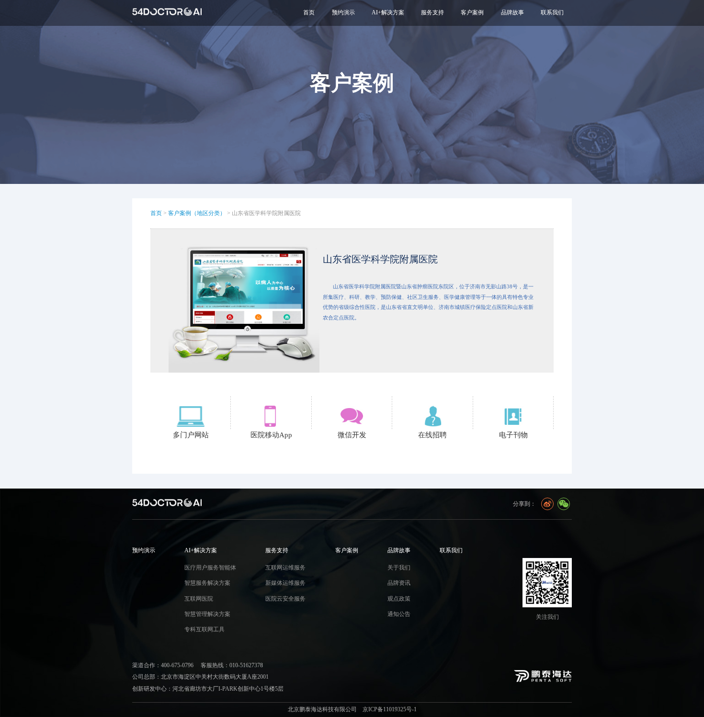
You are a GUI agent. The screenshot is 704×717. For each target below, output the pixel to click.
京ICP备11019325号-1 (390, 709)
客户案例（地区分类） (197, 213)
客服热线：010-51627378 (232, 665)
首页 (309, 12)
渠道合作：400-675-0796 (162, 665)
